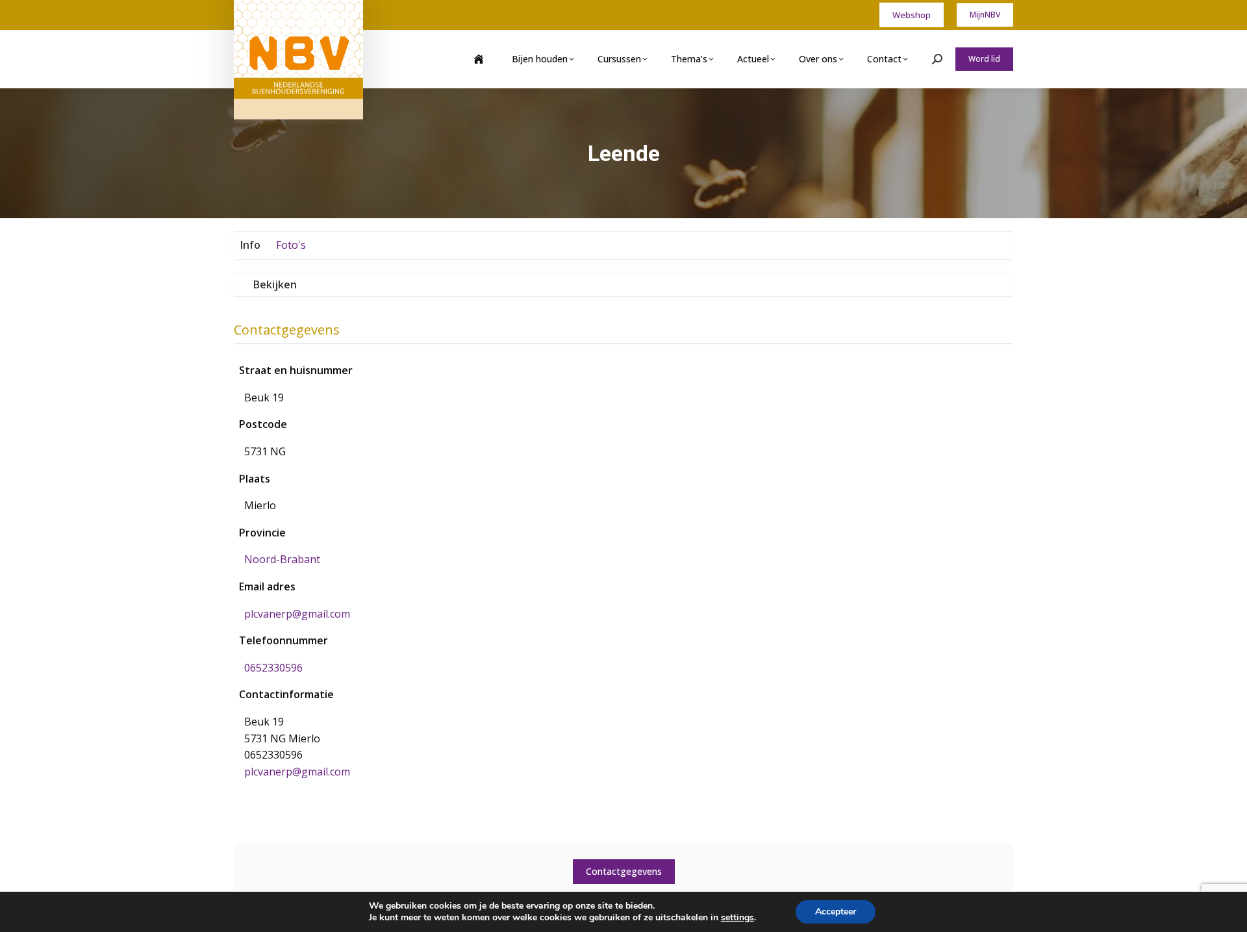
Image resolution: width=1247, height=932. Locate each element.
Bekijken (275, 284)
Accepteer (835, 911)
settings (737, 918)
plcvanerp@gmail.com (297, 614)
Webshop (911, 15)
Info (250, 245)
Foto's (291, 245)
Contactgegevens (624, 871)
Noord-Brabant (282, 559)
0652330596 (273, 668)
